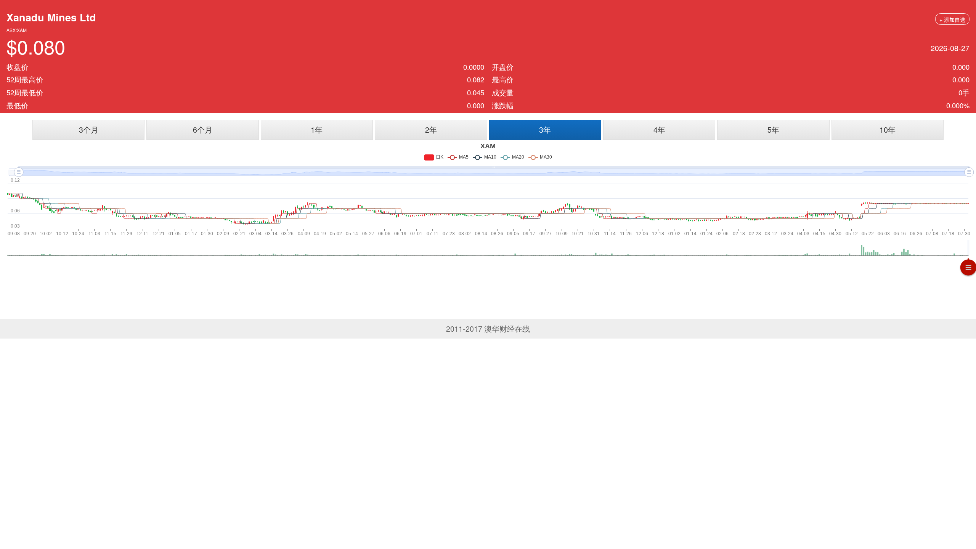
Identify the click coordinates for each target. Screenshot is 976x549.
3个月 (88, 129)
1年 (317, 129)
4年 (659, 129)
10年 (888, 129)
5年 (773, 129)
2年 (431, 129)
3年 (545, 129)
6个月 (202, 129)
